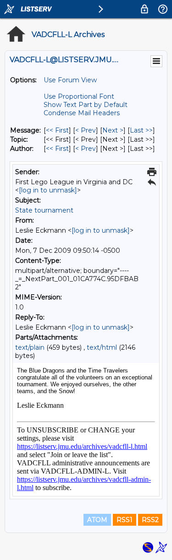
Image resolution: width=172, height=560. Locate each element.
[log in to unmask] (48, 190)
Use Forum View (70, 80)
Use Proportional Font (79, 96)
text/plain (29, 347)
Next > (112, 130)
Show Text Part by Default (86, 105)
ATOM (97, 520)
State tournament (44, 210)
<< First (57, 130)
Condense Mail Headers (82, 113)
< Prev (85, 130)
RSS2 (150, 520)
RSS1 (125, 520)
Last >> (141, 130)
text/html (102, 347)
